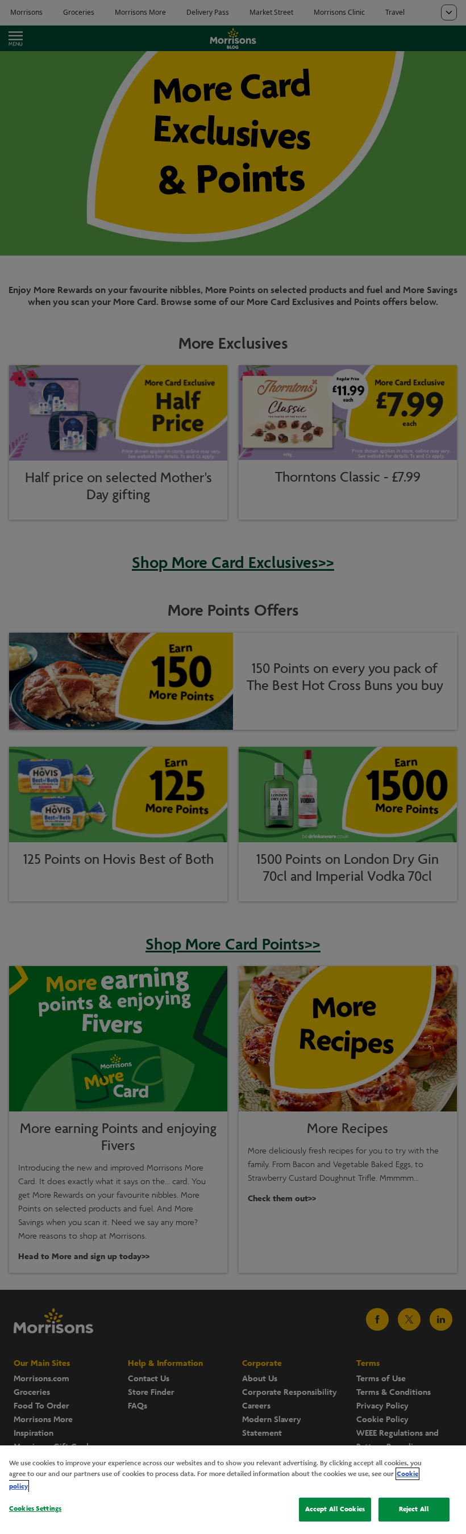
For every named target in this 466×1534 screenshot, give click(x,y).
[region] (233, 1489)
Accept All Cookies (335, 1509)
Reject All (414, 1509)
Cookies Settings (35, 1508)
